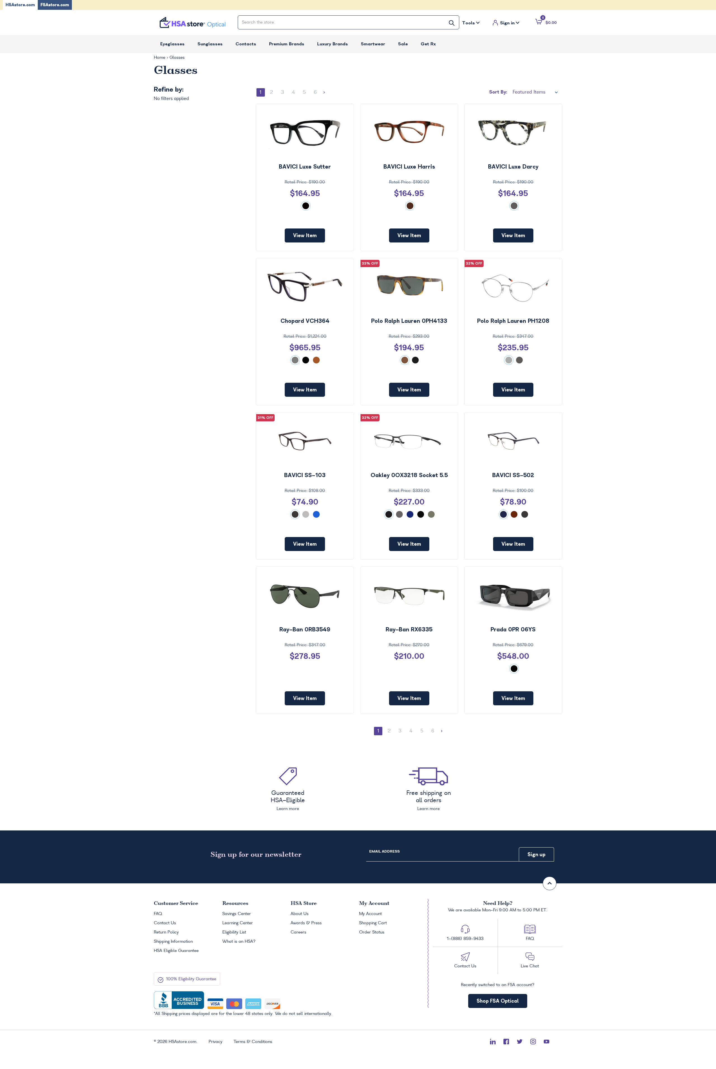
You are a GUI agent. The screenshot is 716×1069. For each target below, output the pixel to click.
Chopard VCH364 (305, 321)
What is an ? (239, 942)
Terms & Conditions (253, 1042)
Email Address (384, 851)
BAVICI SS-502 (513, 475)
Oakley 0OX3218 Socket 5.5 (409, 475)
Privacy (215, 1042)
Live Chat (530, 966)
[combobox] (348, 22)
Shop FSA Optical (498, 1001)
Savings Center (236, 914)
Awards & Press (306, 923)
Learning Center (237, 923)
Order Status (371, 932)
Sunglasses (210, 43)
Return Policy (166, 932)
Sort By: (498, 92)
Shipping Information (173, 942)
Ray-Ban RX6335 (409, 629)
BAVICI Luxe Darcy (513, 166)
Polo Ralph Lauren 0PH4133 (409, 321)
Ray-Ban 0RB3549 (304, 629)
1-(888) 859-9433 (465, 939)
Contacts (245, 43)
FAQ (158, 914)
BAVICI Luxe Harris (409, 166)
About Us (299, 914)
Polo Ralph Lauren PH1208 (513, 321)
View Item (305, 235)
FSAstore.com (55, 4)
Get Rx (428, 43)
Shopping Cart (373, 923)
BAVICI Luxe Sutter (305, 166)
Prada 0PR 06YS (513, 629)
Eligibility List (234, 932)
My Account (370, 914)
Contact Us (165, 923)
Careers (298, 932)
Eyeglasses (172, 43)
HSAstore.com (20, 4)
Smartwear (373, 43)
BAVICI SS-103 (305, 475)
